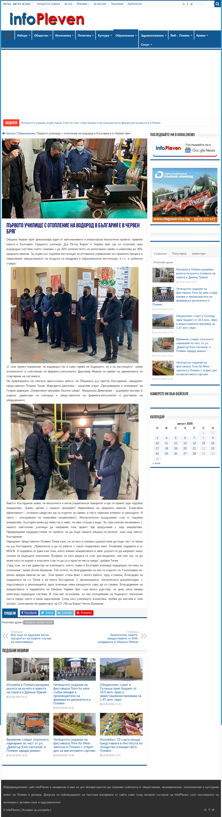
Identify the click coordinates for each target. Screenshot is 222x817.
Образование (125, 35)
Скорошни (160, 253)
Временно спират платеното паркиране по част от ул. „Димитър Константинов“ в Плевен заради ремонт (28, 745)
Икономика (63, 35)
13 (184, 443)
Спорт (145, 44)
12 (175, 443)
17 (157, 448)
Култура (103, 35)
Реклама (82, 3)
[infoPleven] (46, 18)
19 (175, 448)
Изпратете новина (48, 3)
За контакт (100, 3)
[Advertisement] (111, 82)
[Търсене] (217, 4)
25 (166, 453)
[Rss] (183, 4)
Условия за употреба (35, 810)
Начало (9, 35)
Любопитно (135, 3)
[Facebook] (187, 4)
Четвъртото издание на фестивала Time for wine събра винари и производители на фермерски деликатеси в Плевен (90, 122)
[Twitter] (191, 4)
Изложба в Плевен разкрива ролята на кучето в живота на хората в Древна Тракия (28, 688)
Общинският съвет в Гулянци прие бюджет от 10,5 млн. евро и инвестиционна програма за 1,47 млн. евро (120, 692)
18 (166, 448)
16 (212, 443)
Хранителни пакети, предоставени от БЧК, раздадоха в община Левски (118, 637)
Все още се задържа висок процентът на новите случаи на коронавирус (31, 637)
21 (194, 448)
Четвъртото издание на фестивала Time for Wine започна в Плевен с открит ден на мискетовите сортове (74, 745)
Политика (84, 35)
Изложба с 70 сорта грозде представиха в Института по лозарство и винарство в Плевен (121, 745)
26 (175, 453)
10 (157, 443)
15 (203, 443)
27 (184, 453)
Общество (41, 35)
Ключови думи (163, 262)
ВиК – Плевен (180, 35)
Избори (22, 35)
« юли (156, 463)
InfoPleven (13, 810)
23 (212, 448)
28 (194, 453)
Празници (117, 3)
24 (157, 453)
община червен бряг (38, 622)
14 (194, 443)
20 (184, 448)
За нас (68, 3)
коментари (199, 253)
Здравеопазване (152, 35)
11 (166, 443)
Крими (201, 35)
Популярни (179, 253)
